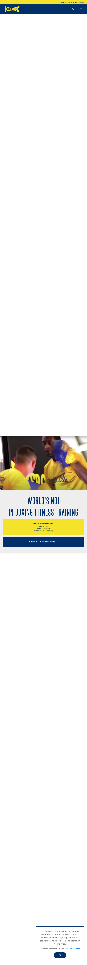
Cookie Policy (74, 948)
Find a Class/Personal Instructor (44, 541)
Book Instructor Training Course (71, 2)
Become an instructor (43, 527)
